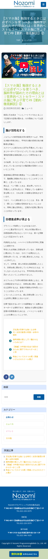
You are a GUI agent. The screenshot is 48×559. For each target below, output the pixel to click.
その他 (9, 438)
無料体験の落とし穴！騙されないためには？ (24, 462)
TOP (18, 40)
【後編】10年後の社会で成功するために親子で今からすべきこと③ (25, 349)
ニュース (28, 40)
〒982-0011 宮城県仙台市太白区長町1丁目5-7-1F (24, 508)
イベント (10, 431)
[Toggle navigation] (43, 4)
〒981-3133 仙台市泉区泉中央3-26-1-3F (24, 532)
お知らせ (10, 417)
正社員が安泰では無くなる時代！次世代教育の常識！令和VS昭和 (26, 332)
